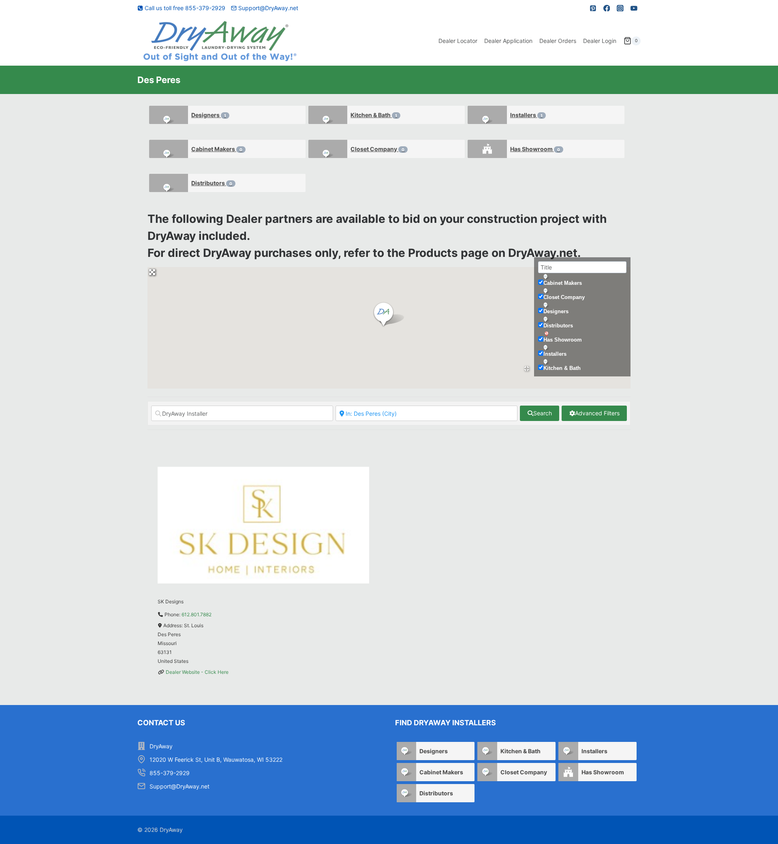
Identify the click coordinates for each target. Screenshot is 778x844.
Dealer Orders (557, 40)
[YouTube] (634, 8)
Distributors (211, 182)
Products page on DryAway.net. (494, 253)
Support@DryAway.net (179, 786)
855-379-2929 (170, 772)
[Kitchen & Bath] (328, 115)
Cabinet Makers (216, 148)
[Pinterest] (593, 8)
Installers (526, 114)
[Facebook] (606, 8)
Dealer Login (599, 40)
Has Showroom (535, 148)
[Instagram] (620, 8)
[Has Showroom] (487, 149)
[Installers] (487, 115)
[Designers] (168, 115)
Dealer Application (508, 40)
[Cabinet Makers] (168, 149)
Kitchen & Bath (374, 114)
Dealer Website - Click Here (197, 672)
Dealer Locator (457, 40)
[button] (389, 315)
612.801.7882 (197, 614)
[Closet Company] (328, 149)
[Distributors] (168, 183)
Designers (208, 114)
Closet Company (377, 148)
